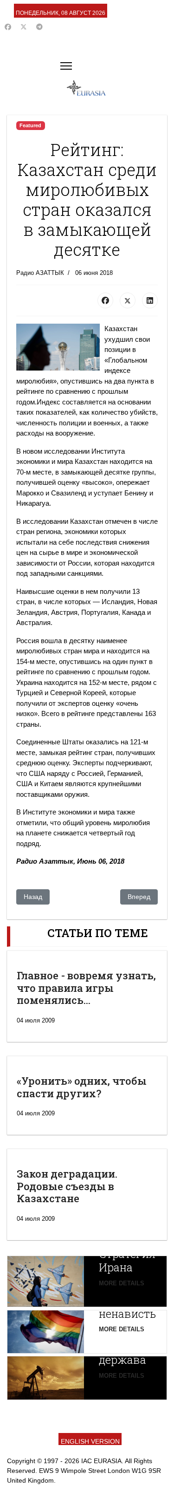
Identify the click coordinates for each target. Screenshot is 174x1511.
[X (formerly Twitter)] (127, 300)
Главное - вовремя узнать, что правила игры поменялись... (86, 988)
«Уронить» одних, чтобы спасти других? (82, 1087)
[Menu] (66, 66)
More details (121, 1283)
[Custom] (39, 27)
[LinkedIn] (150, 300)
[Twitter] (23, 27)
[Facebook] (8, 27)
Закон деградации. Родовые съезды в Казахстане (67, 1186)
